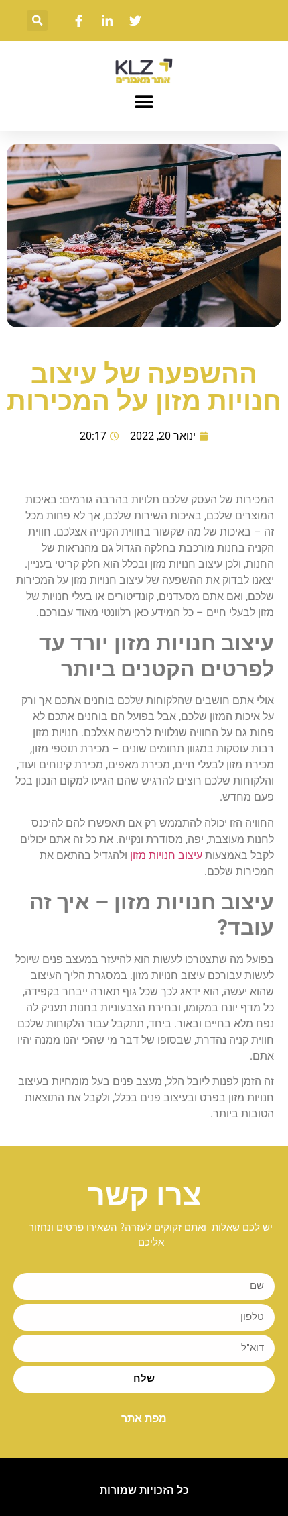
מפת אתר (144, 1418)
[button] (37, 20)
